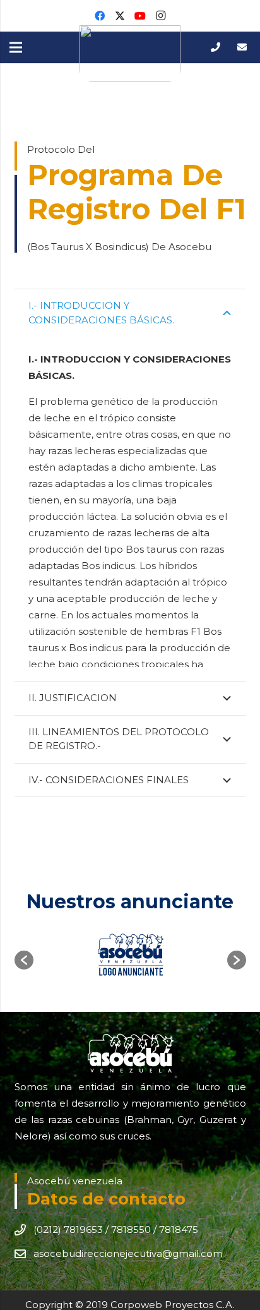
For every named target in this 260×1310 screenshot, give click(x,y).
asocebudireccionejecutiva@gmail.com (128, 1253)
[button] (24, 960)
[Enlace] (217, 47)
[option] (130, 954)
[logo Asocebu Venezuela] (130, 53)
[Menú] (16, 47)
